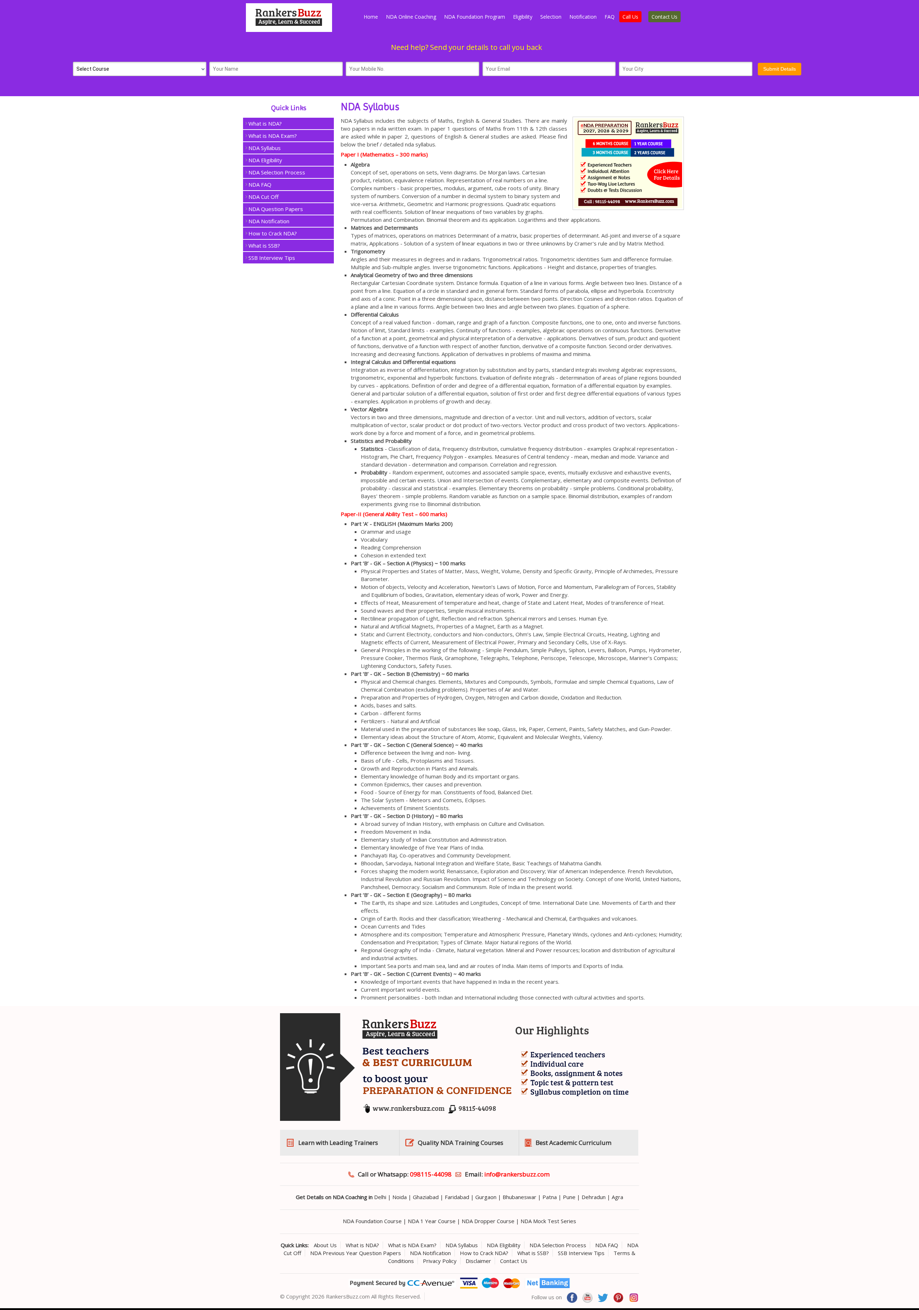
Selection (550, 16)
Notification (583, 16)
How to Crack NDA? (272, 233)
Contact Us (664, 16)
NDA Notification (268, 221)
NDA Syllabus (264, 147)
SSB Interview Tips (271, 257)
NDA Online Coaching (411, 16)
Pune (569, 1197)
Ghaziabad (426, 1197)
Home (371, 16)
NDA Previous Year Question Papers (355, 1253)
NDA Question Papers (275, 208)
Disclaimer (478, 1260)
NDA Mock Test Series (548, 1221)
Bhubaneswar (519, 1197)
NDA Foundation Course (372, 1221)
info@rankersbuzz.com (517, 1174)
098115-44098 (431, 1174)
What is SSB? (264, 245)
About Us (325, 1245)
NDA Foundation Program (474, 16)
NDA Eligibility (265, 160)
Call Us (630, 16)
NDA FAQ (259, 184)
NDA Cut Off (263, 196)
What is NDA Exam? (272, 135)
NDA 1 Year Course (432, 1221)
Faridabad (457, 1197)
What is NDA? (265, 123)
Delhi (380, 1197)
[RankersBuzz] (289, 30)
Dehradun (594, 1197)
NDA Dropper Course (488, 1221)
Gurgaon (485, 1197)
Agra (617, 1197)
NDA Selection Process (276, 172)
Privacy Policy (440, 1260)
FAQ (610, 16)
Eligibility (522, 16)
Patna (549, 1197)
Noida (399, 1197)
